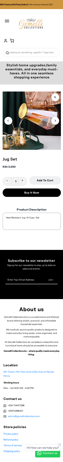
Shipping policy (12, 451)
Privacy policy (11, 433)
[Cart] (12, 41)
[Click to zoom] (55, 97)
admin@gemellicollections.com (24, 416)
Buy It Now (31, 192)
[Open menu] (7, 22)
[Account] (6, 41)
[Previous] (8, 121)
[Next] (55, 121)
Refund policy (11, 439)
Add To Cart (45, 180)
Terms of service (13, 445)
